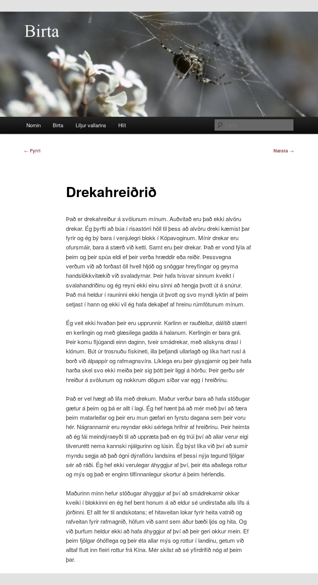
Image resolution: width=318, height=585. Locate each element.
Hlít (122, 125)
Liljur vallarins (91, 125)
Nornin (33, 125)
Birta (58, 125)
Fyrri (32, 150)
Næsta (283, 150)
